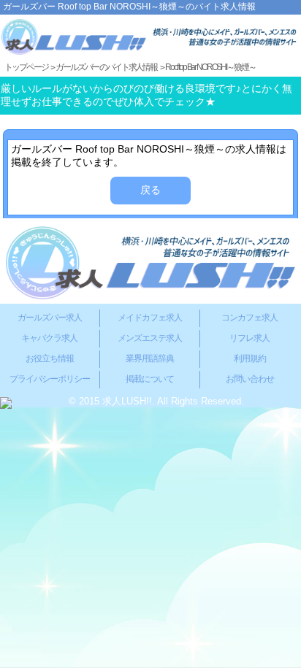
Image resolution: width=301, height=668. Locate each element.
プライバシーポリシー (49, 379)
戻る (150, 190)
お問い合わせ (250, 379)
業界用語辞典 (150, 358)
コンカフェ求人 (249, 317)
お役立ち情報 (50, 358)
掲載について (150, 379)
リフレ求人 (249, 338)
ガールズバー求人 (50, 317)
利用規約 (250, 358)
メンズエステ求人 (150, 338)
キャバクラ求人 (49, 338)
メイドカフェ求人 (150, 317)
